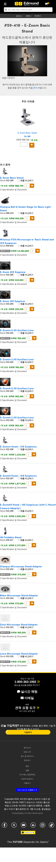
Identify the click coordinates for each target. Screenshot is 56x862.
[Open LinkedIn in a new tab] (33, 826)
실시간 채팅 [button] (29, 691)
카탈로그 (27, 783)
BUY (32, 186)
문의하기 (38, 16)
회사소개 (27, 748)
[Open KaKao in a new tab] (28, 833)
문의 (35, 88)
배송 (27, 766)
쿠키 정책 (27, 813)
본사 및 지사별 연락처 (23, 685)
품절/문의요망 (5, 251)
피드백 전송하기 (27, 779)
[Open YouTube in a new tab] (23, 826)
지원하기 (26, 790)
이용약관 (34, 813)
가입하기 (28, 732)
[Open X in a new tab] (14, 826)
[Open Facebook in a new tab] (4, 826)
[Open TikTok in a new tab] (51, 826)
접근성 (41, 813)
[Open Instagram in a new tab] (42, 826)
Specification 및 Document (14, 190)
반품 (27, 770)
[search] (28, 9)
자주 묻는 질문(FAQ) (27, 775)
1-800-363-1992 (25, 682)
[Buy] (31, 145)
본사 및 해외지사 (27, 756)
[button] (25, 682)
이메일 (29, 698)
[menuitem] (6, 3)
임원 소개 (27, 752)
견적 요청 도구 (25, 707)
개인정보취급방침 (17, 813)
